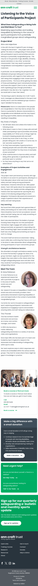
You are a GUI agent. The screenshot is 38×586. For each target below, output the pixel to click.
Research (4, 550)
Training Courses (23, 1)
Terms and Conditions (19, 580)
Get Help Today (8, 478)
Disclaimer (19, 578)
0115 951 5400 (8, 402)
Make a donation (13, 455)
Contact (19, 3)
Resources (4, 552)
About (6, 1)
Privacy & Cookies (19, 576)
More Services (13, 1)
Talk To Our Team (9, 489)
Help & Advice (25, 552)
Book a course (9, 410)
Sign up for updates (11, 523)
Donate (31, 1)
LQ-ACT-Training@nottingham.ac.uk (16, 407)
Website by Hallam (19, 584)
